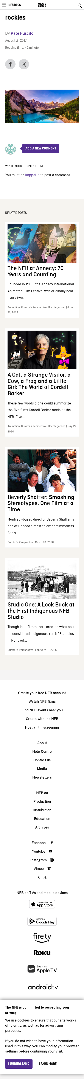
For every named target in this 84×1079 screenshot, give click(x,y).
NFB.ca (42, 793)
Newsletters (42, 777)
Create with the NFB (42, 719)
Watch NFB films (42, 702)
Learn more (48, 1064)
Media (42, 769)
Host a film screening (42, 727)
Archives (42, 827)
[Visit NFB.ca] (49, 5)
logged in (32, 175)
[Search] (80, 5)
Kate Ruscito (22, 33)
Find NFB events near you (42, 710)
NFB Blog (14, 5)
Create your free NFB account (42, 693)
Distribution (42, 810)
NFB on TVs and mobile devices (42, 893)
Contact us (42, 760)
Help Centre (42, 751)
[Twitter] (24, 64)
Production (42, 801)
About (42, 743)
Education (42, 819)
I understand (19, 1064)
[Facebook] (10, 64)
